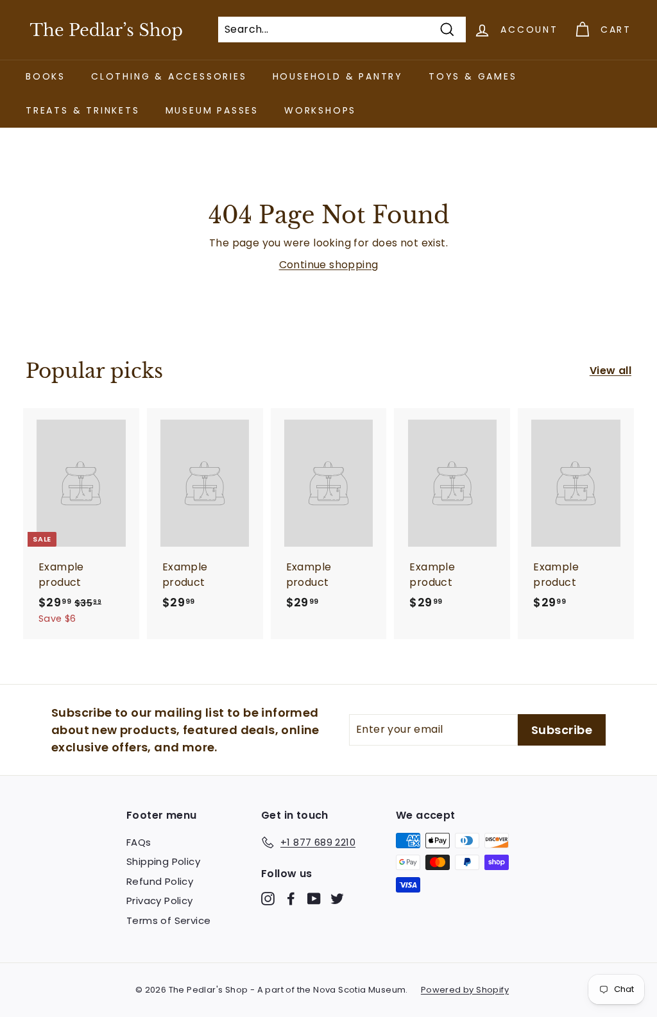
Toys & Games (473, 76)
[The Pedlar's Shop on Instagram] (268, 898)
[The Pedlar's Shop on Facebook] (291, 898)
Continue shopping (329, 264)
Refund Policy (159, 881)
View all (610, 370)
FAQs (138, 842)
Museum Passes (212, 110)
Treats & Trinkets (83, 110)
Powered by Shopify (465, 990)
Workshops (320, 110)
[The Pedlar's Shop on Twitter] (337, 898)
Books (45, 76)
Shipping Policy (163, 861)
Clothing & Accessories (169, 76)
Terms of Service (168, 920)
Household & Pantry (338, 76)
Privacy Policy (159, 900)
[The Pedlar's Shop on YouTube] (314, 898)
